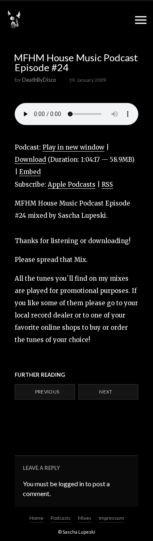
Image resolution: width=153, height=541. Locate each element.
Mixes (84, 518)
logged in (71, 483)
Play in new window (73, 147)
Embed (30, 172)
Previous (46, 392)
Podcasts (61, 518)
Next (106, 392)
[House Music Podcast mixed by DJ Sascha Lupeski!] (14, 19)
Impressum (111, 518)
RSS (107, 184)
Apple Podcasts (71, 184)
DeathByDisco (39, 79)
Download (30, 159)
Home (36, 518)
